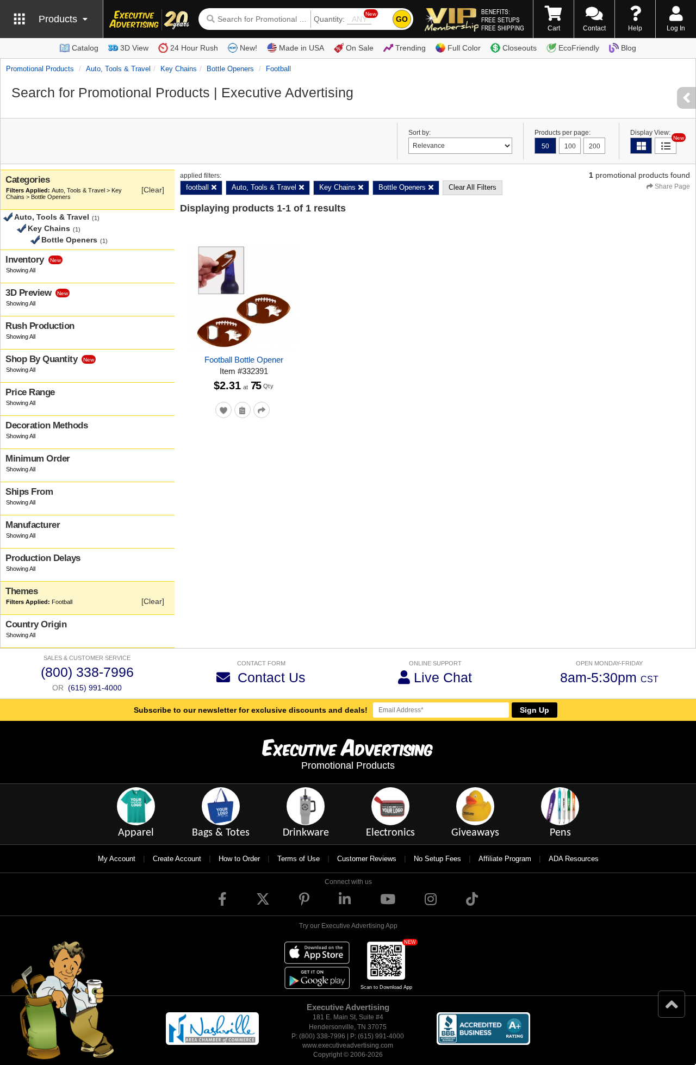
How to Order (239, 859)
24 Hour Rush (194, 47)
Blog (628, 47)
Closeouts (519, 47)
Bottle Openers (230, 69)
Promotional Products (40, 69)
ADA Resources (574, 859)
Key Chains (178, 69)
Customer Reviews (366, 859)
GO (402, 19)
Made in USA (301, 47)
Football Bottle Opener (243, 359)
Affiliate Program (504, 859)
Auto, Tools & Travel (118, 69)
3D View (134, 47)
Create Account (177, 859)
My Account (116, 859)
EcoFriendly (578, 47)
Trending (410, 47)
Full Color (464, 47)
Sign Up (534, 710)
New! (248, 47)
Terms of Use (298, 859)
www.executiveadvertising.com (347, 1045)
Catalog (85, 47)
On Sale (360, 47)
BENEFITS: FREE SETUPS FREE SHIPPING (502, 19)
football (278, 69)
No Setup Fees (437, 859)
